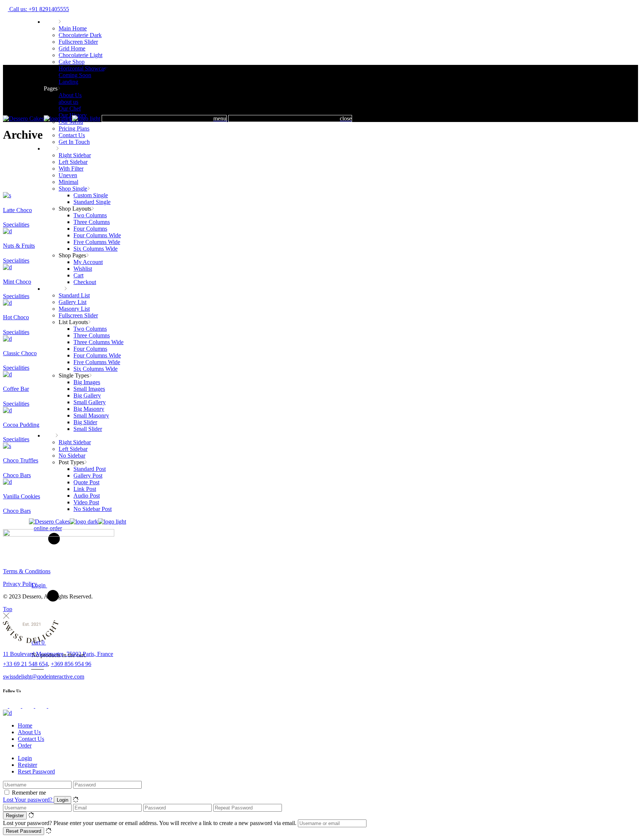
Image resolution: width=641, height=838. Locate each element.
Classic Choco (20, 353)
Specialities (16, 224)
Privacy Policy (20, 584)
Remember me (29, 792)
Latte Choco (17, 210)
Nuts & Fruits (19, 246)
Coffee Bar (16, 389)
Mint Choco (17, 281)
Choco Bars (17, 475)
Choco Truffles (20, 460)
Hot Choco (16, 317)
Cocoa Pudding (21, 425)
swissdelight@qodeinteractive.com (43, 676)
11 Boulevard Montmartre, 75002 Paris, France (58, 654)
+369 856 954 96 (71, 664)
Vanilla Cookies (21, 496)
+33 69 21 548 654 (25, 664)
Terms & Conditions (26, 571)
